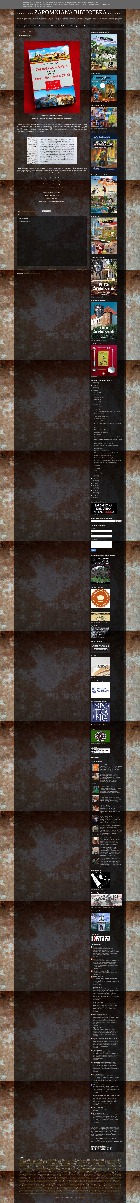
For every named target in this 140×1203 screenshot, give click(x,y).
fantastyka (66, 1173)
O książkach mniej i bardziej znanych (104, 1062)
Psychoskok (43, 1173)
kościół (105, 1184)
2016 (94, 490)
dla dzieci (73, 1168)
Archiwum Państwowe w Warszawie (28, 1191)
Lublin (91, 1184)
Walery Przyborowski (100, 1170)
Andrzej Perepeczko (109, 1188)
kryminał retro (70, 1160)
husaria (85, 1190)
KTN (20, 1168)
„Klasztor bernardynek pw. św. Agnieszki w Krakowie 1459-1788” (109, 774)
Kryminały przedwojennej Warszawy (31, 1164)
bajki (38, 1184)
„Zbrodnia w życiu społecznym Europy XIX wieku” (107, 460)
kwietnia (96, 465)
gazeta (119, 1168)
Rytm (59, 1181)
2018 (94, 485)
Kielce (80, 1168)
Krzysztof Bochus (93, 1186)
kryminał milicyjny (51, 1167)
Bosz (20, 1186)
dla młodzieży (23, 1165)
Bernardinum (54, 1170)
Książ (101, 1186)
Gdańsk (21, 1171)
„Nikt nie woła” (98, 434)
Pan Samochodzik (41, 1168)
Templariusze (28, 1187)
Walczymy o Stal (98, 1107)
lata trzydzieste (103, 1164)
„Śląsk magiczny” (99, 413)
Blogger (82, 1197)
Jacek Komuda (50, 1177)
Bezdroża (29, 1193)
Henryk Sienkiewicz (67, 1190)
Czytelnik (97, 1174)
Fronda (110, 1165)
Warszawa (82, 1160)
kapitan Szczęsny (102, 1171)
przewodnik (32, 1167)
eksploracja (62, 1188)
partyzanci (112, 1184)
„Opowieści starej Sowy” (99, 1086)
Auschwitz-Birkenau (42, 1191)
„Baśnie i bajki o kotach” (107, 786)
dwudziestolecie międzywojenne (87, 1177)
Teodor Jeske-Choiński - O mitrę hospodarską (105, 960)
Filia (34, 1193)
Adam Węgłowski (93, 1181)
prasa (91, 1168)
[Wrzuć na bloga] (45, 211)
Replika (29, 1162)
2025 (94, 385)
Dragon (30, 1190)
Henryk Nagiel (86, 1191)
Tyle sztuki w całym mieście (101, 971)
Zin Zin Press (108, 1191)
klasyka (40, 1167)
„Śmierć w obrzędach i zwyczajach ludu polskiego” (108, 411)
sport (52, 1178)
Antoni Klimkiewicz (98, 1041)
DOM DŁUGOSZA (98, 977)
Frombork (40, 1186)
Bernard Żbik (103, 1181)
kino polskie (98, 1184)
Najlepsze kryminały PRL (70, 1165)
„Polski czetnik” (98, 427)
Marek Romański (43, 1171)
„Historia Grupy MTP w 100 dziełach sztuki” (106, 445)
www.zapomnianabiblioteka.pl (99, 1128)
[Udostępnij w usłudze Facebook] (48, 211)
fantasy (69, 1188)
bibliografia (53, 1188)
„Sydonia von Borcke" (100, 418)
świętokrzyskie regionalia (61, 1183)
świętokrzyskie (52, 1162)
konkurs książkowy (91, 1175)
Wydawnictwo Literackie (65, 1167)
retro (20, 1162)
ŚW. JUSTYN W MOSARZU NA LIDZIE (103, 1076)
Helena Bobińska (77, 1191)
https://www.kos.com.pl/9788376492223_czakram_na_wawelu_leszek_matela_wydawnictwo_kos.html (52, 187)
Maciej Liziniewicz (78, 1175)
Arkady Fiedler (91, 1187)
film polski (43, 1183)
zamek (66, 1168)
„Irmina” (102, 796)
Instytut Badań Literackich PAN (43, 1193)
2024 (94, 388)
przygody (39, 1162)
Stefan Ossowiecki (43, 1188)
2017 (94, 488)
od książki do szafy (98, 1113)
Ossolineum (73, 1177)
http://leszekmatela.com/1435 (52, 181)
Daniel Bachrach (83, 1178)
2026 (94, 383)
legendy (116, 1173)
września (97, 399)
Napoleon (115, 1177)
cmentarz (74, 1178)
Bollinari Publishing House (104, 1187)
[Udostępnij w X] (46, 211)
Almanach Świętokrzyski (94, 1188)
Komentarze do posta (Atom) (32, 273)
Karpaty (34, 1188)
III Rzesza (90, 1183)
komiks (88, 1165)
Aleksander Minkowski (70, 1187)
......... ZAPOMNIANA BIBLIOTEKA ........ (69, 13)
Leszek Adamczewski (33, 1181)
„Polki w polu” (104, 764)
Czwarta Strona (28, 1168)
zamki (110, 1167)
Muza (117, 1181)
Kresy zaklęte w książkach (100, 1014)
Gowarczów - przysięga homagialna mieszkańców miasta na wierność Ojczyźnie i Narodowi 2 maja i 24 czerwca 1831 (106, 990)
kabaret (96, 1180)
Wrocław (112, 1168)
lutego (96, 470)
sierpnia (96, 402)
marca (96, 468)
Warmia (91, 1173)
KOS (28, 214)
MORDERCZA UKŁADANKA (100, 1064)
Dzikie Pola (34, 1177)
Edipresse (45, 1190)
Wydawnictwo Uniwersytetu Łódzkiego (45, 1180)
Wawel (37, 214)
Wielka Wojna (31, 1184)
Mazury (92, 1171)
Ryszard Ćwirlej (107, 1174)
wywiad (98, 1168)
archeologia (43, 1174)
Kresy (116, 1164)
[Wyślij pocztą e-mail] (43, 211)
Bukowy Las (31, 1178)
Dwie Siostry (58, 1191)
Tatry (83, 1180)
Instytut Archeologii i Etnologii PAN (104, 1183)
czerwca (96, 407)
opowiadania (52, 1168)
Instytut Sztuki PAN (56, 1193)
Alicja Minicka (82, 1187)
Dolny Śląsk (82, 1173)
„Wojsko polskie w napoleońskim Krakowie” (106, 453)
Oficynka (85, 1167)
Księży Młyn (60, 1178)
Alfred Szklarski (82, 1188)
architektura (74, 1170)
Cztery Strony (51, 1191)
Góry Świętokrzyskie (76, 1174)
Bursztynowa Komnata (30, 1186)
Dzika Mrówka (37, 1190)
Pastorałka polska (97, 1098)
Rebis (52, 1171)
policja (44, 1175)
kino (58, 1171)
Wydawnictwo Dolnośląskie (103, 1173)
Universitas (22, 1178)
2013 (94, 497)
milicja (116, 1165)
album (81, 1165)
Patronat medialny (40, 26)
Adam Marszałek (82, 1171)
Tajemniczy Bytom (98, 1028)
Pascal (21, 1187)
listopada (97, 395)
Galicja (42, 1177)
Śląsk (56, 1175)
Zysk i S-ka (64, 1170)
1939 (118, 1184)
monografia (57, 1165)
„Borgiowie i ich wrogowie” (101, 432)
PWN (34, 1171)
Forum (86, 26)
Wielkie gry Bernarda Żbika (31, 1183)
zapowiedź (52, 1174)
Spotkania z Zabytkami (40, 1170)
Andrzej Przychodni (100, 1190)
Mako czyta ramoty (98, 959)
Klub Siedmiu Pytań (58, 26)
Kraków (33, 214)
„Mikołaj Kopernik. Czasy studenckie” (104, 455)
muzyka (78, 1181)
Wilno (67, 1178)
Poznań (95, 1165)
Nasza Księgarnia (62, 1177)
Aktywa (61, 1187)
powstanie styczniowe (33, 1175)
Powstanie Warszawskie (30, 1174)
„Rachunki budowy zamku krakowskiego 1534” (107, 437)
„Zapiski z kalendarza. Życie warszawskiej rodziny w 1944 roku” (109, 848)
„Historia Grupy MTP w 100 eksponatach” (105, 462)
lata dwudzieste (40, 1165)
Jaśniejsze (96, 972)
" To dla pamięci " (98, 1085)
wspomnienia (22, 1167)
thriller (66, 1180)
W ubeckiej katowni (98, 1029)
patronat (64, 1164)
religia (57, 1164)
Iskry (59, 1168)
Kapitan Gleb (77, 1190)
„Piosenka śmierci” (105, 838)
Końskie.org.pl (97, 987)
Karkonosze (56, 1186)
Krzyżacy (39, 1178)
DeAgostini (79, 1184)
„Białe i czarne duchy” (106, 816)
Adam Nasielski (114, 1170)
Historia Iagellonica (81, 1183)
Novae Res (113, 1162)
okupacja (84, 1181)
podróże (74, 1173)
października (98, 397)
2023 (94, 390)
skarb (31, 1165)
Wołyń (64, 1181)
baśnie (89, 1180)
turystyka (77, 1167)
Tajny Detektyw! (97, 1050)
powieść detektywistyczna (98, 1167)
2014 (94, 495)
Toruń (20, 1183)
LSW (107, 1186)
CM (99, 1160)
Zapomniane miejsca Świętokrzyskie (43, 1187)
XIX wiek (60, 1180)
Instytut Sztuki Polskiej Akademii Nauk (70, 1193)
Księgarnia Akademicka (105, 1178)
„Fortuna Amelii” (104, 805)
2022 (94, 476)
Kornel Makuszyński (81, 1186)
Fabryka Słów (66, 1175)
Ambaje (53, 1184)
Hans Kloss (48, 1186)
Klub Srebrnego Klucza (68, 1186)
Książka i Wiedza (94, 1191)
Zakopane (71, 1181)
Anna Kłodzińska (26, 1170)
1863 (114, 1191)
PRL (92, 1160)
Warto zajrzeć (75, 26)
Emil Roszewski (52, 1181)
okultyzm (50, 1183)
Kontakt (96, 26)
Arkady (58, 1184)
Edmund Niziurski (55, 1190)
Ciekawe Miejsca (68, 1162)
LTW (71, 1164)
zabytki (80, 1162)
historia (24, 214)
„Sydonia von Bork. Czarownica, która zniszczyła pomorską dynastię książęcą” (110, 827)
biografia (93, 1164)
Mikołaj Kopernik (114, 1186)
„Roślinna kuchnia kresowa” (101, 450)
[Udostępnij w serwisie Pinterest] (50, 211)
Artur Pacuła (88, 1174)
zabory (108, 1177)
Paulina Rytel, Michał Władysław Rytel (103, 1004)
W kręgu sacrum (98, 1074)
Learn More (107, 4)
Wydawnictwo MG (23, 1177)
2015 (94, 493)
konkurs (46, 1178)
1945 (55, 1187)
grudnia (96, 392)
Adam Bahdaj (92, 1190)
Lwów (28, 1171)
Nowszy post (22, 270)
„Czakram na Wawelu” (100, 421)
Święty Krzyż (45, 1184)
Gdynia (86, 1184)
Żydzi (102, 1175)
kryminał (36, 1160)
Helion (27, 1188)
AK (74, 1188)
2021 (94, 478)
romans (112, 1171)
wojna (59, 1160)
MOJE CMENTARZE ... (99, 1002)
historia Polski (48, 1160)
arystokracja (103, 1193)
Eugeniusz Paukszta (67, 1191)
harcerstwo (101, 1177)
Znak (59, 1174)
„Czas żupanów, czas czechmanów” (104, 443)
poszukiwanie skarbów (106, 1180)
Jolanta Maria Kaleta (68, 1171)
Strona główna (23, 26)
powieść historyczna (81, 1164)
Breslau (66, 1174)
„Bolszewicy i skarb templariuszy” (103, 458)
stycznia (97, 473)
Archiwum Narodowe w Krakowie (114, 1190)
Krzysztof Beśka (75, 1180)
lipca (95, 404)
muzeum (102, 1165)
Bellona (105, 1168)
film (86, 1168)
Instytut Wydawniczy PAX (85, 1193)
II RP (116, 1167)
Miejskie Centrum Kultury (99, 1109)
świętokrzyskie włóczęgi (100, 947)
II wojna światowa (111, 1160)
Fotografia (93, 1178)
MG (111, 1164)
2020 (94, 481)
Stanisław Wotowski (112, 1175)
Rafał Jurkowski (96, 1193)
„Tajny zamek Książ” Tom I (101, 416)
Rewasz (101, 1191)
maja (96, 409)
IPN (20, 1174)
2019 (94, 483)
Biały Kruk (64, 1184)
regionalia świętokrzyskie (96, 1162)
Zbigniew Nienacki (55, 1173)
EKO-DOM (111, 1181)
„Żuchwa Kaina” (98, 448)
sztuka (49, 1165)
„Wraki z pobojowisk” (99, 429)
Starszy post (82, 270)
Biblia (72, 1183)
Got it (115, 4)
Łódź (50, 1175)
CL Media (72, 1184)
